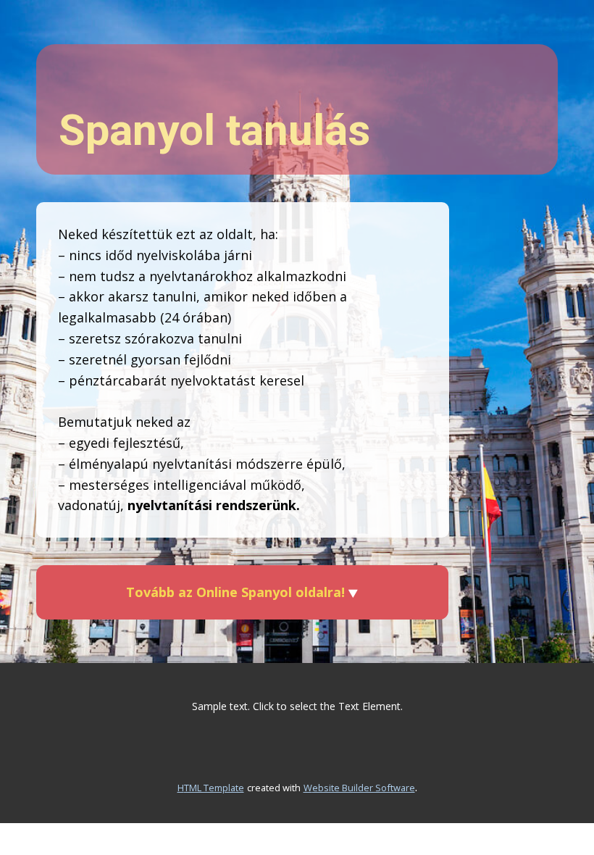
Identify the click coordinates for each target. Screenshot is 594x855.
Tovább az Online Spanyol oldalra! (237, 592)
